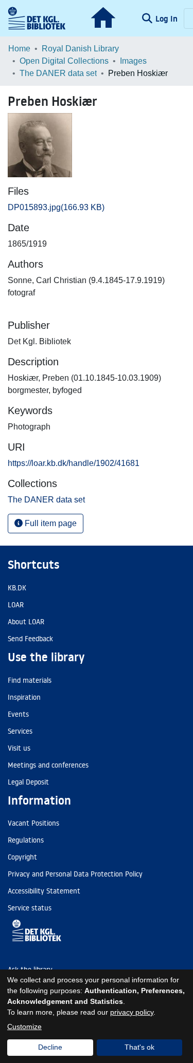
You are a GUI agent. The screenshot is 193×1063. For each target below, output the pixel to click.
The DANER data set (58, 73)
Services (20, 731)
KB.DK (17, 587)
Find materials (29, 680)
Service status (29, 907)
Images (133, 61)
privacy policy (131, 1012)
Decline (50, 1047)
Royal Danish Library (80, 48)
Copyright (22, 857)
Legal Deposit (28, 782)
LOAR (16, 604)
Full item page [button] (50, 523)
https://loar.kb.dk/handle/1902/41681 (73, 463)
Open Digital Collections (64, 61)
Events (18, 714)
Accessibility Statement (44, 891)
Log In (167, 18)
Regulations (26, 840)
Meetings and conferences (48, 765)
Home (19, 48)
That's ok (139, 1047)
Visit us (19, 748)
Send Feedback (30, 638)
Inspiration (24, 697)
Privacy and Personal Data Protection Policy (75, 874)
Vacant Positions (33, 823)
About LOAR (26, 621)
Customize (24, 1026)
